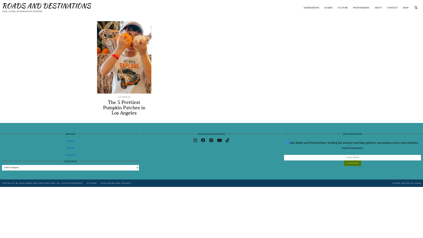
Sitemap (92, 183)
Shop (405, 7)
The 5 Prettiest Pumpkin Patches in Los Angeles (124, 107)
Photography (361, 7)
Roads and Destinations (46, 5)
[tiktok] (227, 141)
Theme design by (406, 183)
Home (70, 141)
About (378, 7)
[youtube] (219, 141)
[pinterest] (211, 141)
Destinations (311, 7)
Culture (343, 7)
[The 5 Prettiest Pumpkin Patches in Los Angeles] (124, 57)
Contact (392, 7)
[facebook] (203, 141)
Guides (328, 7)
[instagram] (195, 141)
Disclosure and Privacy (116, 183)
